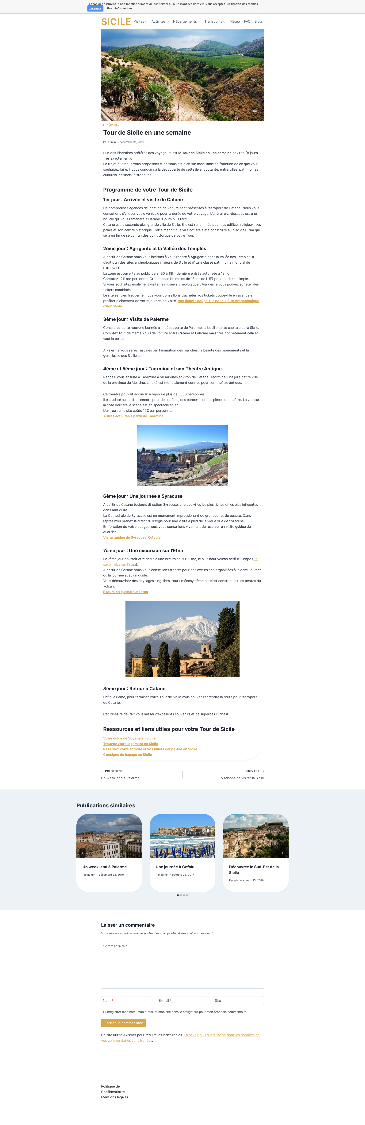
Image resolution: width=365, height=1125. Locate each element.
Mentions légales (114, 1097)
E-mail (165, 1001)
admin (112, 142)
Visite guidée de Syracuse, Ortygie (132, 537)
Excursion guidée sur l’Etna (125, 592)
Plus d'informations (119, 8)
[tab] (178, 895)
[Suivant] (282, 853)
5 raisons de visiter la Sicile (242, 774)
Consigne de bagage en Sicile (127, 755)
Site (218, 1001)
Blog (258, 21)
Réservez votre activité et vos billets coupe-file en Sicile (150, 749)
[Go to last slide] (82, 853)
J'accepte (95, 8)
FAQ (247, 21)
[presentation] (109, 836)
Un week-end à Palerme (120, 774)
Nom (108, 1001)
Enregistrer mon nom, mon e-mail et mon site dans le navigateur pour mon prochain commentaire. (176, 1012)
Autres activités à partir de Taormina (133, 416)
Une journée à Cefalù (175, 866)
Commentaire (115, 946)
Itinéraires (111, 124)
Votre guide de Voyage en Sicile (129, 738)
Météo (235, 21)
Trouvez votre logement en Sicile (130, 744)
